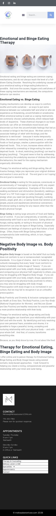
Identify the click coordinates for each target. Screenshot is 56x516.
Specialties (7, 467)
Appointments (9, 469)
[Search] (51, 15)
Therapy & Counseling (12, 461)
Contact (6, 472)
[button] (23, 15)
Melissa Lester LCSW (11, 464)
